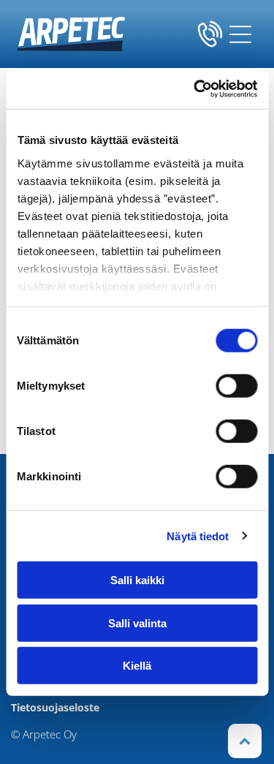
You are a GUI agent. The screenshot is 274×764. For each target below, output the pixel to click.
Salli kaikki (137, 580)
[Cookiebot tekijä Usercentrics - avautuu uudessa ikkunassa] (195, 88)
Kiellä (137, 665)
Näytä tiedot (198, 535)
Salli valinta (137, 622)
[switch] (236, 386)
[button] (240, 34)
